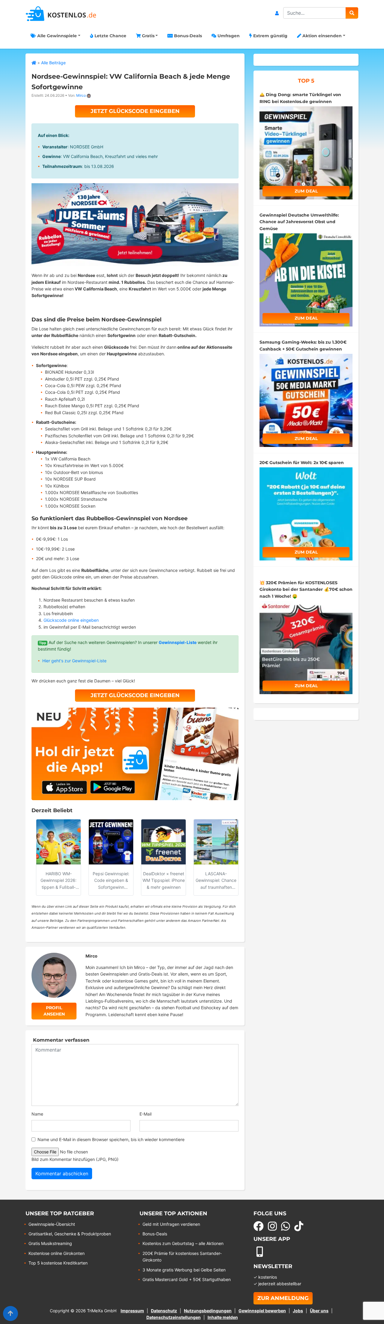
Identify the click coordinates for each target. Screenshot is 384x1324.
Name (37, 1113)
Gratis (147, 35)
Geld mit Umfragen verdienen (171, 1224)
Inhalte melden (223, 1317)
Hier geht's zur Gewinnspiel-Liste (74, 660)
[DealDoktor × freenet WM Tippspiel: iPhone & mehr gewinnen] (163, 841)
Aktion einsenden (321, 35)
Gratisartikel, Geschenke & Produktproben (69, 1233)
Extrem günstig (269, 35)
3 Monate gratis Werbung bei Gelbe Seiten (184, 1269)
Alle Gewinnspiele (56, 35)
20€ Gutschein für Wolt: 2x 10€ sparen (302, 462)
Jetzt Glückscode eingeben (135, 111)
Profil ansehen (54, 1011)
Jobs (298, 1310)
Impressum (132, 1310)
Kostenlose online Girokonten (56, 1253)
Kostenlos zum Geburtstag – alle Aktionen (183, 1243)
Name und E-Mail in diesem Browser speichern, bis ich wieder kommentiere (111, 1139)
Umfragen (228, 35)
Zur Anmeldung (283, 1298)
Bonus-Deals (187, 35)
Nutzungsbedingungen (208, 1310)
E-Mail (146, 1113)
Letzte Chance (109, 35)
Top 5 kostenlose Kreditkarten (58, 1262)
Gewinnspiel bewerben (262, 1310)
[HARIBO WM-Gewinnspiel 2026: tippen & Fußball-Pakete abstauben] (58, 841)
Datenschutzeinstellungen (173, 1317)
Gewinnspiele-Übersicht (51, 1224)
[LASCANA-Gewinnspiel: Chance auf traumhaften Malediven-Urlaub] (216, 841)
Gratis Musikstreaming (50, 1243)
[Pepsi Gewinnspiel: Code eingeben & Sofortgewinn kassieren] (111, 841)
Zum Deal (306, 191)
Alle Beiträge (53, 62)
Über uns (319, 1310)
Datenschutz (164, 1310)
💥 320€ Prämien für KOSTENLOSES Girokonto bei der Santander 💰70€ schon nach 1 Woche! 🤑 (306, 589)
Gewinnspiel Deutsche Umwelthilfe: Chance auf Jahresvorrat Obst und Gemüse (299, 221)
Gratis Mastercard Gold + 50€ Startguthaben (186, 1279)
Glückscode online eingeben (71, 620)
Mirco (81, 95)
